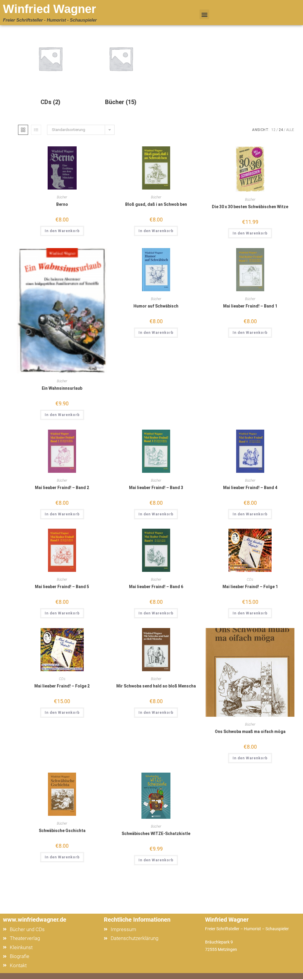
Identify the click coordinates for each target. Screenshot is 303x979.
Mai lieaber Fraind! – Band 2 (62, 487)
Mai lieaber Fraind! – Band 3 (156, 487)
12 (273, 130)
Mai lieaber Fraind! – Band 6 (156, 586)
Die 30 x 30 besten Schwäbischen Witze (250, 206)
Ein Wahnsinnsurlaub (62, 388)
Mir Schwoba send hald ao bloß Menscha (156, 686)
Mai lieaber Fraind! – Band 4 (250, 487)
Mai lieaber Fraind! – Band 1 (250, 306)
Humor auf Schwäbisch (155, 306)
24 (281, 130)
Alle (290, 130)
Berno (62, 204)
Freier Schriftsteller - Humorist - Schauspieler (50, 19)
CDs (250, 579)
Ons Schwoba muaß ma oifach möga (250, 731)
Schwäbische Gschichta (62, 830)
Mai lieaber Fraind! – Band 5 (62, 586)
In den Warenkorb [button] (62, 231)
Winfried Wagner (49, 8)
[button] (204, 14)
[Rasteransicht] (23, 130)
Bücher (62, 197)
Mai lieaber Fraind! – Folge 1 (250, 586)
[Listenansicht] (36, 130)
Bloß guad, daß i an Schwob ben (156, 204)
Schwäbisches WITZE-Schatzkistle (156, 833)
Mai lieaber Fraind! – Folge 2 (62, 686)
